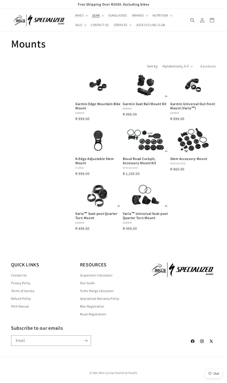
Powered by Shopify (125, 372)
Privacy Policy (20, 283)
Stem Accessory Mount (188, 159)
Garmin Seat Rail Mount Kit (144, 104)
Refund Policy (21, 299)
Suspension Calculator (96, 275)
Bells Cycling (106, 372)
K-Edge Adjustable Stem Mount (94, 161)
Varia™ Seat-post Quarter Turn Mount (96, 215)
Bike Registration (92, 306)
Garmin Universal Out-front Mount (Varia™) (192, 106)
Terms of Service (22, 291)
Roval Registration (93, 314)
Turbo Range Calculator (97, 291)
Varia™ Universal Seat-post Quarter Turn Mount (145, 215)
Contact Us (19, 275)
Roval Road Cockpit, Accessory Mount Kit (139, 161)
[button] (81, 15)
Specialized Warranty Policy (99, 299)
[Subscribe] (86, 340)
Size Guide (87, 283)
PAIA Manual (20, 306)
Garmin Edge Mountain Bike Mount (98, 106)
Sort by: (152, 66)
